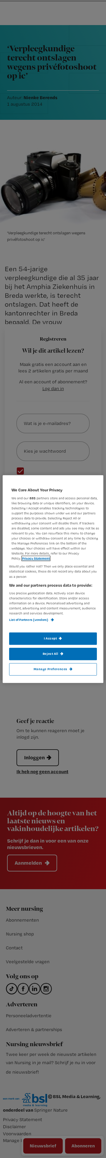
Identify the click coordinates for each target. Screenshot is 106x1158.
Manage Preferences (50, 669)
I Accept (50, 638)
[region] (53, 579)
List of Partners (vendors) (29, 620)
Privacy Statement (36, 559)
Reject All (50, 654)
